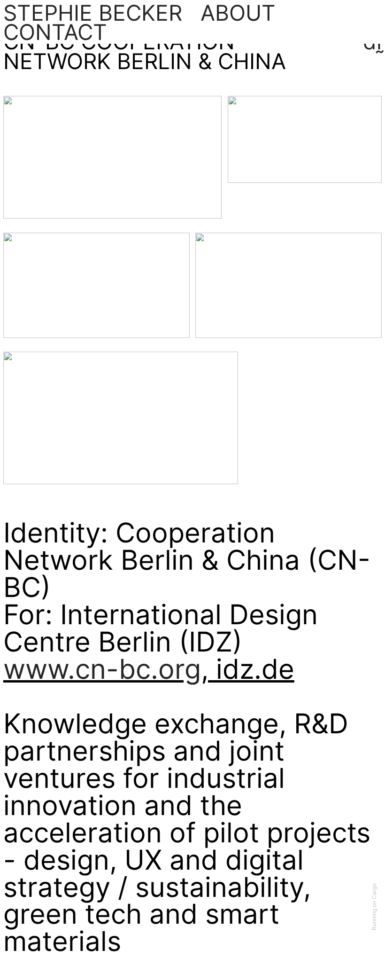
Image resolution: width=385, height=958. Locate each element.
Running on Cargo (373, 907)
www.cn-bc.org (102, 668)
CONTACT (55, 32)
